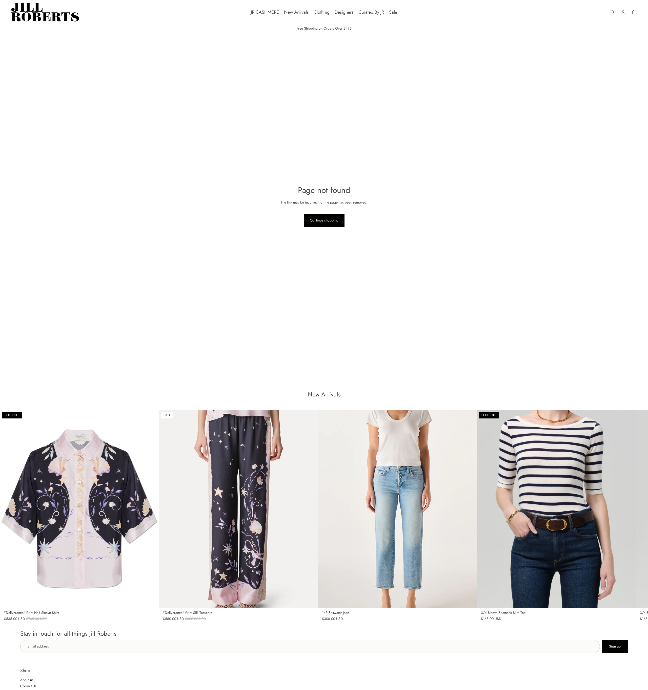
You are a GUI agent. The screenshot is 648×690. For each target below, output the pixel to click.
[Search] (612, 12)
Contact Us (28, 685)
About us (26, 679)
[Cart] (634, 12)
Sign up (615, 646)
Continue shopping (324, 220)
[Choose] (310, 600)
